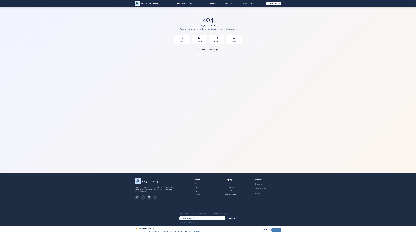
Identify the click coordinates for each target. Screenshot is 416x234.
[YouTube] (155, 197)
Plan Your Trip (230, 3)
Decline (266, 230)
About (200, 3)
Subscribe (231, 218)
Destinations (181, 3)
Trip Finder (198, 191)
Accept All (276, 230)
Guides (192, 3)
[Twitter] (143, 197)
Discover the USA (248, 3)
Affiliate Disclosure (231, 194)
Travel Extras (212, 3)
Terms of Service (230, 191)
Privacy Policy (229, 187)
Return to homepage (209, 50)
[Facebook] (137, 197)
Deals (197, 187)
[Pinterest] (149, 197)
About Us (228, 184)
